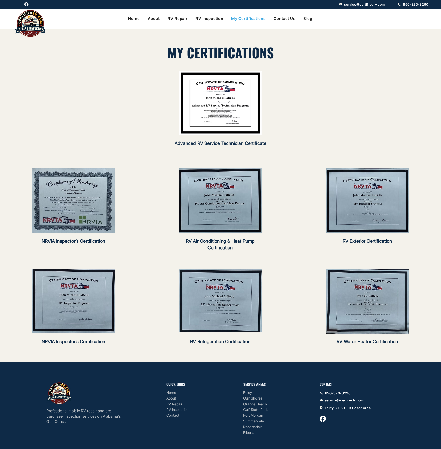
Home (171, 392)
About (171, 398)
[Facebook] (26, 4)
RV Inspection (177, 409)
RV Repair (174, 404)
